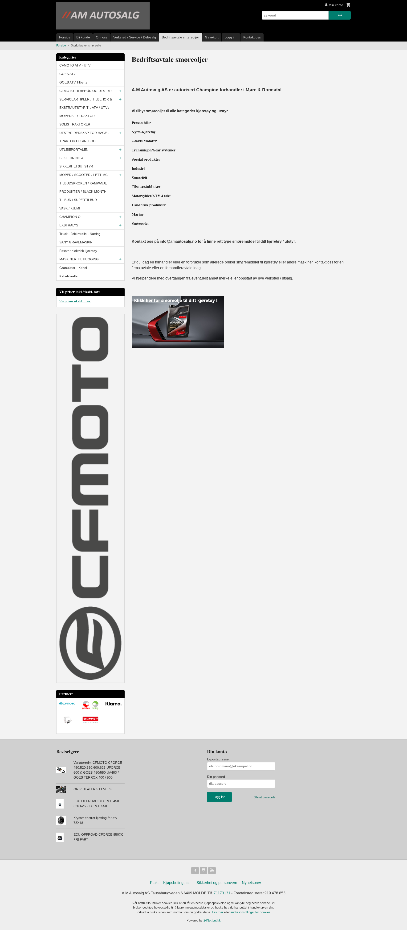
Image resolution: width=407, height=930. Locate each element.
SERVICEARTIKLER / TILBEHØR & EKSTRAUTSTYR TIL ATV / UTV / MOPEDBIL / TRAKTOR (85, 107)
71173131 (222, 893)
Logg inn (230, 37)
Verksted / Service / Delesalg (134, 37)
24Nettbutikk (212, 920)
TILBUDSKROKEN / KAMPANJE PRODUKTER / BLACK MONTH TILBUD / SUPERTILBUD (83, 191)
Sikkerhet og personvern (216, 883)
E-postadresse (218, 759)
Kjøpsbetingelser (177, 883)
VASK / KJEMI (69, 208)
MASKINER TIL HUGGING (79, 259)
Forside (64, 37)
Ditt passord (216, 777)
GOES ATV (67, 74)
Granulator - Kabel (73, 268)
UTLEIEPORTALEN (73, 149)
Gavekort (212, 37)
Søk (339, 15)
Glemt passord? (264, 797)
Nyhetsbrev (251, 883)
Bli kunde (83, 37)
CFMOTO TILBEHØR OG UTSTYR (85, 91)
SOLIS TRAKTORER (74, 124)
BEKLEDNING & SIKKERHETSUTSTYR (76, 162)
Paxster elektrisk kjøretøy (78, 251)
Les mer (218, 912)
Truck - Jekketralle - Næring (80, 234)
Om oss (101, 37)
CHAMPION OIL (71, 217)
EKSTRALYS (68, 225)
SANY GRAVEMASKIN (76, 242)
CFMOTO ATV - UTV (74, 65)
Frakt (154, 883)
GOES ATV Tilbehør (74, 82)
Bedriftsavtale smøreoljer (180, 37)
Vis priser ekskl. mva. (75, 301)
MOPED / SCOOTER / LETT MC (83, 175)
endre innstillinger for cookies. (251, 912)
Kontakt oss (252, 37)
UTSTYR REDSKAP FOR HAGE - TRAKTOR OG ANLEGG (84, 137)
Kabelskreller (69, 276)
